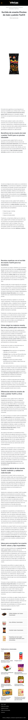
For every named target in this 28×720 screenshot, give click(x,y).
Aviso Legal (3, 704)
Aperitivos (17, 8)
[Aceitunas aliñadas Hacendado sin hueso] (21, 679)
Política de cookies (5, 706)
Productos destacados (13, 7)
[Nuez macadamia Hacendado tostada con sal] (21, 667)
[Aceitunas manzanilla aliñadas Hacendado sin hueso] (7, 679)
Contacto (3, 712)
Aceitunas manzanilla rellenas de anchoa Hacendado (6, 698)
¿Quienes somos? (4, 708)
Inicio (7, 7)
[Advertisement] (14, 35)
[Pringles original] (21, 655)
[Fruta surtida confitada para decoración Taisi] (7, 667)
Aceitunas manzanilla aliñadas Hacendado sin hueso (6, 685)
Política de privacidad (5, 710)
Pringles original (18, 660)
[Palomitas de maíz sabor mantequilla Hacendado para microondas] (21, 692)
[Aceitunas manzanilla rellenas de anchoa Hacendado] (7, 692)
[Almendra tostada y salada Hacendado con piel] (7, 655)
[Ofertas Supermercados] (14, 3)
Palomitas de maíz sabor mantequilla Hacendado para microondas (20, 698)
